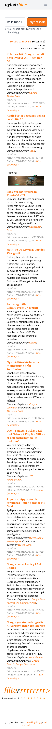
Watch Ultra (24, 544)
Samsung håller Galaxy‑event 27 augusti (22, 306)
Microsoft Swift (15, 411)
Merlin (10, 96)
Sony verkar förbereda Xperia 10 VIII (22, 193)
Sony (9, 230)
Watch (32, 537)
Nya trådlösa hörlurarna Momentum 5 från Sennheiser (23, 366)
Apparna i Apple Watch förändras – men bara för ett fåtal (26, 503)
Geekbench (35, 226)
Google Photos (28, 602)
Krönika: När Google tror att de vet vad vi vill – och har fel (25, 58)
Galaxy (32, 342)
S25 (31, 476)
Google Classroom (25, 664)
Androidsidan (14, 479)
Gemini (39, 657)
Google (33, 92)
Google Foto (38, 599)
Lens (31, 657)
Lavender (12, 407)
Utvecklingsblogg (34, 722)
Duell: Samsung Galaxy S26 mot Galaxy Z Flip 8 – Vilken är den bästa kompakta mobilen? (26, 436)
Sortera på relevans (20, 41)
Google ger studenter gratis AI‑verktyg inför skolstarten (26, 624)
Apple (32, 150)
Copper (33, 404)
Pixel (17, 96)
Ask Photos (13, 602)
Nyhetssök (37, 22)
